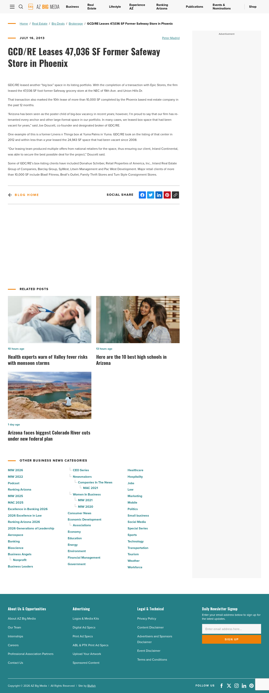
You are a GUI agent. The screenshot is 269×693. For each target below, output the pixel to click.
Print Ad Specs (83, 636)
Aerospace (15, 535)
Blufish (91, 686)
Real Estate (39, 23)
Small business (138, 515)
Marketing (135, 496)
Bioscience (15, 548)
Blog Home (27, 195)
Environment (77, 551)
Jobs (131, 483)
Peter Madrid (171, 38)
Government (76, 564)
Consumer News (79, 513)
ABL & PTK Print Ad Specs (90, 645)
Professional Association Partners (30, 654)
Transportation (138, 548)
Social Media (137, 522)
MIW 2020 (85, 506)
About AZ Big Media (22, 618)
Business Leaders (20, 566)
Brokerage (76, 23)
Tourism (133, 554)
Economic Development (84, 519)
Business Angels (20, 554)
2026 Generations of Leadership (31, 528)
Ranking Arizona (19, 489)
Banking (14, 541)
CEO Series (81, 470)
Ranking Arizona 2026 (24, 522)
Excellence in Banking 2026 (28, 509)
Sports (132, 535)
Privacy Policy (146, 618)
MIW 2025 (15, 496)
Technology (136, 541)
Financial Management (84, 557)
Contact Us (15, 662)
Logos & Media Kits (86, 618)
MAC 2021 (90, 488)
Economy (74, 531)
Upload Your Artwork (87, 654)
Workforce (135, 567)
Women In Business (87, 494)
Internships (15, 636)
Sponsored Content (86, 662)
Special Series (138, 528)
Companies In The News (95, 482)
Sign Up (232, 639)
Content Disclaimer (150, 627)
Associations (82, 525)
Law (130, 489)
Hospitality (135, 476)
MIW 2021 (85, 500)
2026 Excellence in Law (25, 515)
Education (75, 538)
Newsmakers (82, 476)
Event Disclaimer (148, 650)
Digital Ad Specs (84, 627)
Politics (133, 509)
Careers (13, 645)
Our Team (14, 627)
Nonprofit (19, 560)
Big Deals (58, 23)
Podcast (13, 483)
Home (24, 23)
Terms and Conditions (152, 659)
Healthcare (135, 470)
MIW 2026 (15, 470)
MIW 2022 (15, 476)
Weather (134, 560)
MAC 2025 (15, 502)
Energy (73, 544)
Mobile (132, 502)
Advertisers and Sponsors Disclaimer (154, 639)
